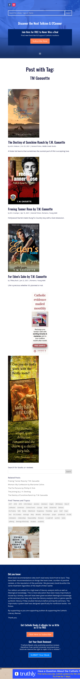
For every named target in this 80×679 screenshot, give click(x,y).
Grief (60, 511)
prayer (54, 514)
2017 (10, 504)
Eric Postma (12, 511)
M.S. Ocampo (14, 213)
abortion (36, 504)
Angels (51, 504)
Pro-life (69, 514)
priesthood (61, 514)
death (46, 507)
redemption (12, 518)
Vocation (33, 521)
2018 (15, 504)
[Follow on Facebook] (9, 4)
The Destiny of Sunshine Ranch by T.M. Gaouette (36, 142)
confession (12, 507)
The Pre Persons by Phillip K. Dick (21, 488)
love (10, 514)
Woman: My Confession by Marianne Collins (26, 484)
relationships (22, 518)
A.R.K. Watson (14, 146)
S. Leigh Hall (49, 518)
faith (19, 511)
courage (39, 507)
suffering (11, 521)
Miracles (38, 514)
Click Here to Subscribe (40, 634)
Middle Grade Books (49, 146)
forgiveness (40, 511)
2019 (20, 504)
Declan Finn (53, 507)
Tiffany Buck (14, 280)
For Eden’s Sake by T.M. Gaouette (27, 276)
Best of (67, 504)
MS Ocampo (46, 514)
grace (55, 511)
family (24, 511)
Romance (45, 213)
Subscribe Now (40, 41)
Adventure (44, 504)
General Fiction (36, 146)
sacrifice (57, 518)
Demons (60, 507)
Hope (66, 511)
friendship (49, 511)
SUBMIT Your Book (40, 655)
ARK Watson (59, 504)
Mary (32, 514)
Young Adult (53, 213)
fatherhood (31, 511)
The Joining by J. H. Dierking (19, 491)
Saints (63, 518)
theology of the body (22, 521)
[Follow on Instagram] (14, 4)
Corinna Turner (30, 507)
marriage (26, 514)
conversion (20, 507)
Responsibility (32, 518)
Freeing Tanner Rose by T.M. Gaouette (30, 209)
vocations (41, 521)
